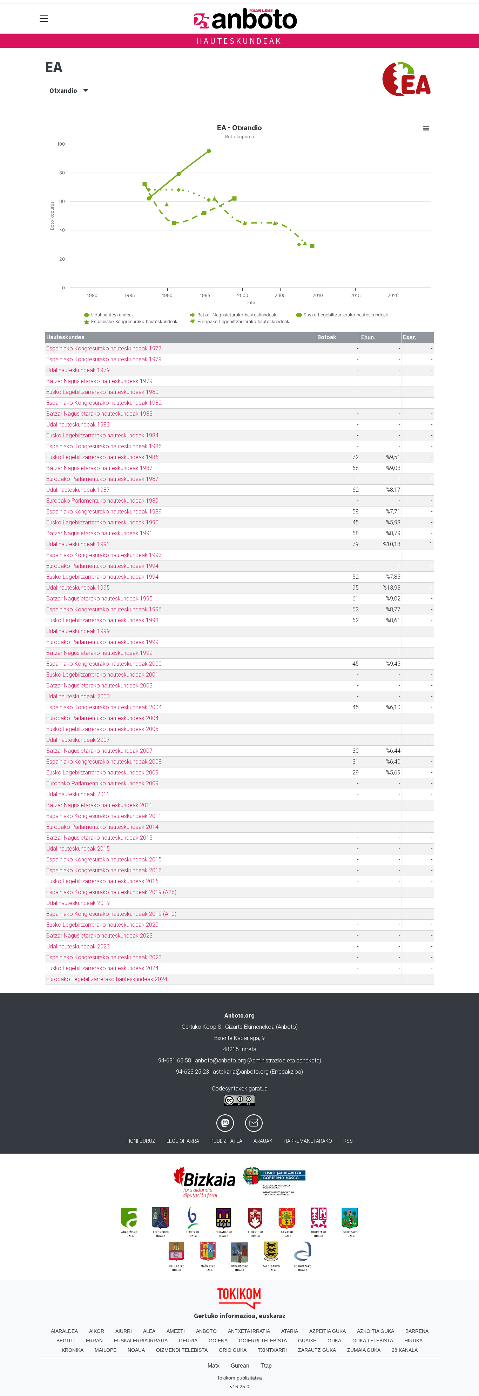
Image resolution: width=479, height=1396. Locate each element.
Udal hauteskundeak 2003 (78, 696)
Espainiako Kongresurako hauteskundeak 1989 (104, 511)
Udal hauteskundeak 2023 (78, 946)
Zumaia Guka (363, 1350)
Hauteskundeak (239, 40)
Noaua (136, 1350)
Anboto (206, 1331)
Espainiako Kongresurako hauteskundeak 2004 (104, 707)
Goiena (218, 1340)
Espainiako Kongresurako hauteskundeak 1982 (104, 403)
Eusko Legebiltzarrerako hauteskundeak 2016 (102, 881)
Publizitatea (226, 1141)
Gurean (240, 1366)
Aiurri (123, 1331)
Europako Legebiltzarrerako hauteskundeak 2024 (106, 979)
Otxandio (66, 90)
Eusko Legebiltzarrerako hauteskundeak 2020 (102, 924)
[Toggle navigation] (44, 18)
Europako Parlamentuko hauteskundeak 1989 (102, 500)
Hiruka (413, 1340)
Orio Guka (233, 1350)
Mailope (105, 1350)
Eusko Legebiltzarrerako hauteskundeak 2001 (102, 674)
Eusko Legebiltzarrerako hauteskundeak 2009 (102, 772)
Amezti (176, 1331)
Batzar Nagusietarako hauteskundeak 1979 (99, 381)
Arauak (263, 1141)
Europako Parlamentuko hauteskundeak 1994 (102, 566)
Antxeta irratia (249, 1331)
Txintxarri (272, 1350)
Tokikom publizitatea (239, 1378)
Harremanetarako (308, 1141)
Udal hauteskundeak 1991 (78, 544)
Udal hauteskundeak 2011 (78, 794)
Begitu (65, 1340)
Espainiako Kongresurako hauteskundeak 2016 (104, 870)
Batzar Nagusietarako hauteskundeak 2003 (99, 685)
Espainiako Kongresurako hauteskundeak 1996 (104, 609)
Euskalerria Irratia (141, 1340)
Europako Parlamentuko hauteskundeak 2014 (102, 827)
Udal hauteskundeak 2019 (78, 903)
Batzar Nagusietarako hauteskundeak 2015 (99, 837)
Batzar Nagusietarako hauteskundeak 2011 (99, 805)
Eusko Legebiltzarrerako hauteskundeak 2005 (102, 729)
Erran (94, 1340)
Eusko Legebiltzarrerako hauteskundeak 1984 (102, 435)
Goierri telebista (263, 1340)
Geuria (188, 1340)
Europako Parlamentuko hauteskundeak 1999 (102, 642)
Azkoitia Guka (375, 1331)
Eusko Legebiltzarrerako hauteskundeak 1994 (102, 576)
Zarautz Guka (317, 1350)
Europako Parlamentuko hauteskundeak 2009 (102, 783)
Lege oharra (183, 1141)
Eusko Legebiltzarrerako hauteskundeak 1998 (102, 620)
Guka (334, 1340)
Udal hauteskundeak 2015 (78, 848)
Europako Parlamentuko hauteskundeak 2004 (102, 718)
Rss (348, 1141)
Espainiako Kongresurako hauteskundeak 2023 (104, 957)
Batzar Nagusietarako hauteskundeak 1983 (99, 413)
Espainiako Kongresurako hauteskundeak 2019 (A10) (111, 914)
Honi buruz (141, 1141)
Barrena (417, 1331)
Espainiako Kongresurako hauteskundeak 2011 (104, 816)
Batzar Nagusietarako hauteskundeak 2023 (99, 935)
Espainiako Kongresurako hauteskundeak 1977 (104, 348)
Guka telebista (372, 1340)
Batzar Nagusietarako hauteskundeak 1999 (99, 653)
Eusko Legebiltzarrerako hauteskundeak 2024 (102, 968)
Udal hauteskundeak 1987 (78, 489)
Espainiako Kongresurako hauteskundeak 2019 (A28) (111, 892)
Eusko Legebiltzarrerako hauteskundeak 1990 (102, 522)
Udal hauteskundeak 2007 (78, 740)
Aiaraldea (64, 1331)
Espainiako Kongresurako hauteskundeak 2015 (104, 859)
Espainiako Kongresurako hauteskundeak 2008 (104, 761)
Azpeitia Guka (327, 1331)
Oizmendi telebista (182, 1350)
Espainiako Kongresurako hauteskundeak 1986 (104, 446)
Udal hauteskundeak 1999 (78, 631)
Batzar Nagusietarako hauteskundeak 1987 (99, 468)
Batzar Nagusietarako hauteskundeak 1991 (99, 533)
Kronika (72, 1350)
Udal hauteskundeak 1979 (78, 370)
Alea (149, 1331)
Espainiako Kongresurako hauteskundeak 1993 (104, 555)
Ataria (289, 1331)
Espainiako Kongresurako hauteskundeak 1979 (104, 359)
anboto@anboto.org (220, 1060)
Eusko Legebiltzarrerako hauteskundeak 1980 (102, 392)
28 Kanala (405, 1350)
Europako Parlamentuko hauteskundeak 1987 (102, 479)
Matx (214, 1366)
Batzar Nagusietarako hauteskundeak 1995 (99, 598)
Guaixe (307, 1340)
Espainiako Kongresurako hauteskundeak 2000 (104, 663)
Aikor (96, 1331)
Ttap (266, 1366)
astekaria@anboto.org (241, 1071)
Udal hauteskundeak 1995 (78, 587)
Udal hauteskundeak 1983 (78, 424)
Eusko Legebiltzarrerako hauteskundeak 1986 (102, 457)
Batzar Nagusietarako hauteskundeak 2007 (99, 750)
